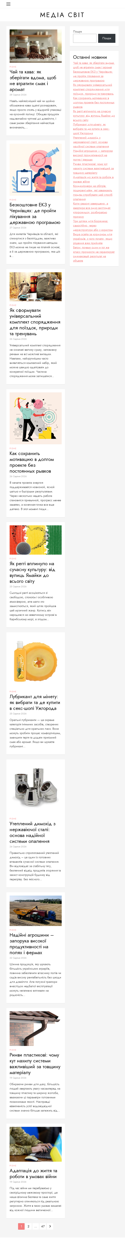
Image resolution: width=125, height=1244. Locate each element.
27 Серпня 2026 (18, 227)
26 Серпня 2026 (18, 339)
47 (42, 1226)
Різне (13, 66)
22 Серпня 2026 (18, 958)
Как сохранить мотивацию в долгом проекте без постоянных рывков (32, 462)
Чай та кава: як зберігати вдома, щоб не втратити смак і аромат (33, 80)
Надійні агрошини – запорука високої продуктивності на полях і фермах (32, 943)
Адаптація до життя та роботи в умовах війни (33, 1173)
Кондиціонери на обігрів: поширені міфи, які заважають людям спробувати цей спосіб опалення (92, 192)
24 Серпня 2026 (18, 846)
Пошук (77, 31)
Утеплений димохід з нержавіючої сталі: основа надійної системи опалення (33, 832)
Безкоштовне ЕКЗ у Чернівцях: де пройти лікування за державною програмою (35, 213)
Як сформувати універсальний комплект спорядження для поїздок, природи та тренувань (35, 322)
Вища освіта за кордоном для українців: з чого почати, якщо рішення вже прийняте (92, 238)
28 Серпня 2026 (18, 94)
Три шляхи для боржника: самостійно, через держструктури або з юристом (93, 225)
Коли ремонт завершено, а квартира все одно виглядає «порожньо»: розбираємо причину (92, 210)
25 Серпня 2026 (18, 586)
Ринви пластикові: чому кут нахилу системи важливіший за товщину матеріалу (35, 1063)
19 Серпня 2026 (18, 1077)
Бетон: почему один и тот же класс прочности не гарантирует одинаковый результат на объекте (94, 254)
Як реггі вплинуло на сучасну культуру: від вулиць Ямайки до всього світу (32, 572)
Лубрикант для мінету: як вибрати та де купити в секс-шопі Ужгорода (35, 702)
